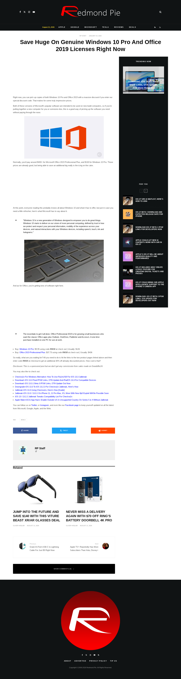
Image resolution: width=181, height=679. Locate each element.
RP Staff (83, 36)
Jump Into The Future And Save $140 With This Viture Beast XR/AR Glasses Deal (36, 516)
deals (24, 419)
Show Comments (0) (63, 569)
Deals (132, 27)
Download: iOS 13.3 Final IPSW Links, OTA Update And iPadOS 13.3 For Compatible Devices (55, 380)
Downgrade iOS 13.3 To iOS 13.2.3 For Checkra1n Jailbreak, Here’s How (46, 387)
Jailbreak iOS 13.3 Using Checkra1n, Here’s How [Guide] (40, 390)
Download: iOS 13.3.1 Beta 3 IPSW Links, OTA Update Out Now (42, 383)
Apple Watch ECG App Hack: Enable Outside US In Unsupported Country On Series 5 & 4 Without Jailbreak (61, 400)
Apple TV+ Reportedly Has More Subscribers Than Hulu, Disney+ (84, 547)
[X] (24, 12)
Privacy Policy (98, 661)
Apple (61, 27)
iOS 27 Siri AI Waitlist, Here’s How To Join (149, 200)
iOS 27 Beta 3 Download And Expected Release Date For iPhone (149, 214)
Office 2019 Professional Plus (32, 352)
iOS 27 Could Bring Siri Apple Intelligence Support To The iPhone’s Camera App (150, 284)
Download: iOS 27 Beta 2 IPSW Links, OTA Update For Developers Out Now (150, 298)
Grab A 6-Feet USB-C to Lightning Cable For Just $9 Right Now (44, 547)
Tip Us (113, 661)
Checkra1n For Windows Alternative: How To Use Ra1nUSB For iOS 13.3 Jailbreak (51, 377)
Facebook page (72, 405)
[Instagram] (29, 12)
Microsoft (91, 27)
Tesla (105, 27)
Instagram (44, 405)
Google (75, 27)
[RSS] (155, 27)
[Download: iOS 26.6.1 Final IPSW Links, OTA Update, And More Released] (143, 80)
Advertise (80, 661)
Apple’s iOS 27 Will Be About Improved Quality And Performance (149, 256)
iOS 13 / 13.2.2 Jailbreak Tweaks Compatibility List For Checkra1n (43, 396)
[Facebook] (20, 12)
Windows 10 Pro (26, 349)
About (67, 661)
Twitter (34, 405)
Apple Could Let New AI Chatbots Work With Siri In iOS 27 (149, 242)
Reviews (119, 27)
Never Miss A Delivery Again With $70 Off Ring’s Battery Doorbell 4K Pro (89, 516)
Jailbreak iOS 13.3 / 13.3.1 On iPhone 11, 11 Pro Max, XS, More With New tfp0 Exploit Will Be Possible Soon (62, 393)
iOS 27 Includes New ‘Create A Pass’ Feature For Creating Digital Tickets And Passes (150, 270)
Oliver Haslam (19, 525)
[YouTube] (33, 12)
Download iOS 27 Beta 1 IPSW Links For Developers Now (149, 228)
